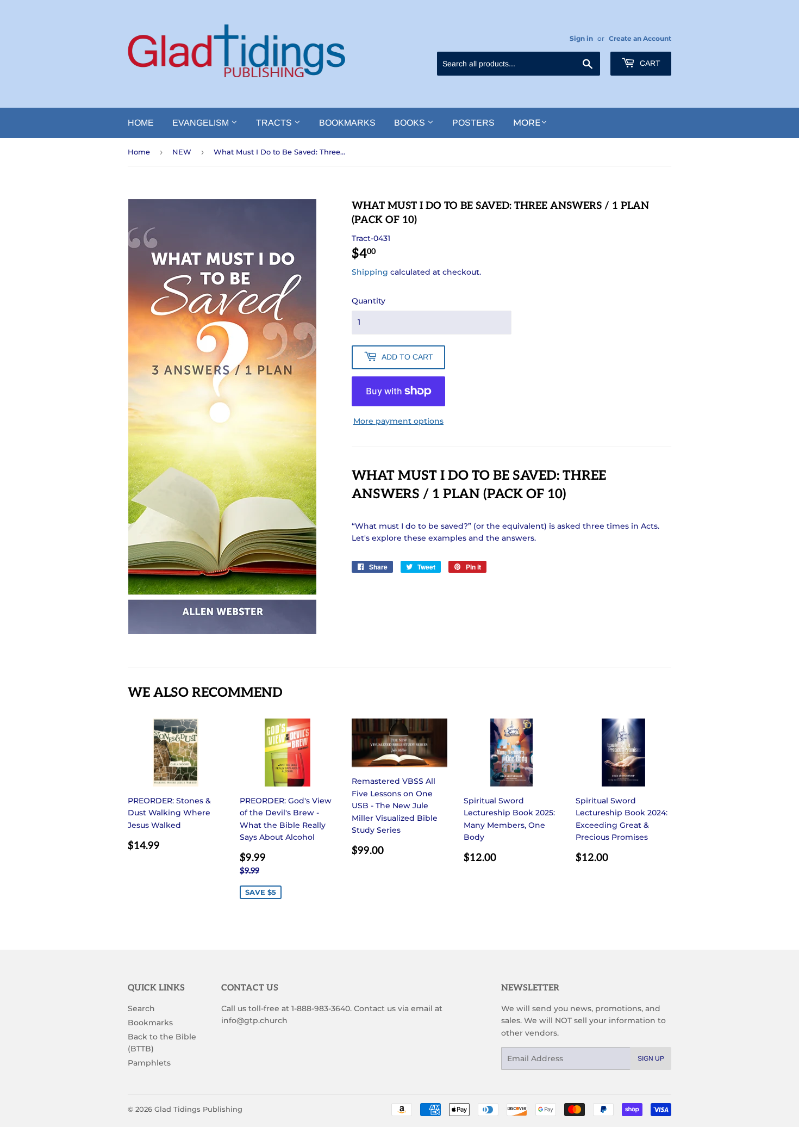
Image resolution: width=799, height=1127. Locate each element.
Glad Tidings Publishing (198, 1109)
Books (410, 122)
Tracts (275, 122)
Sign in (581, 38)
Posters (473, 122)
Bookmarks (347, 122)
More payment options (398, 421)
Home (141, 122)
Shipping (370, 272)
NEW (181, 151)
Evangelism (201, 122)
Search (141, 1008)
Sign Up (651, 1058)
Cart (649, 63)
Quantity (368, 301)
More (527, 122)
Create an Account (640, 38)
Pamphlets (149, 1063)
